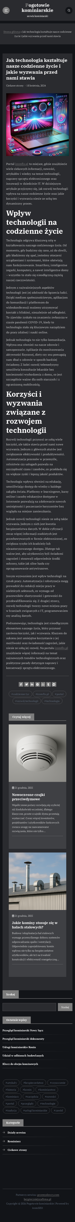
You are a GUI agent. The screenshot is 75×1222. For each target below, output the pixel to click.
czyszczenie (59, 1082)
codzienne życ (21, 694)
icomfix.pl (21, 164)
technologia (53, 701)
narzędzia (32, 1096)
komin (27, 1089)
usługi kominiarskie (36, 1110)
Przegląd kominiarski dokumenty (23, 1038)
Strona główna (11, 31)
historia (11, 1089)
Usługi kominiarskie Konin (19, 1047)
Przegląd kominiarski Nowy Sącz (23, 1030)
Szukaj (10, 994)
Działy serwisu (17, 1132)
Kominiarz (14, 1141)
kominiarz (13, 1096)
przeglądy (27, 1103)
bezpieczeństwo (34, 1082)
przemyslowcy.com (48, 1194)
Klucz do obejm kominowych (20, 1064)
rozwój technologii (27, 701)
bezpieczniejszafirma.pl (37, 1199)
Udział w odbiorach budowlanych (23, 1055)
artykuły (12, 1082)
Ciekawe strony (14, 85)
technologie (49, 1103)
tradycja (12, 1110)
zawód (59, 1110)
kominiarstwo (48, 1089)
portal (60, 694)
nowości (51, 1096)
